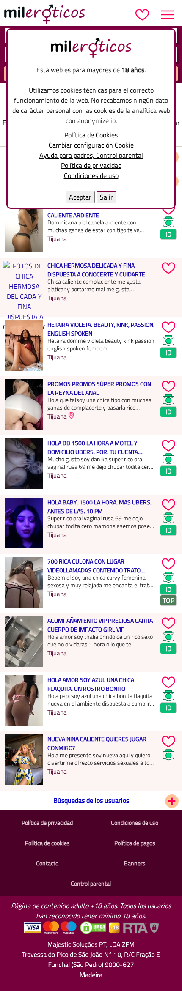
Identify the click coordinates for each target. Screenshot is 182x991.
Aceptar (80, 197)
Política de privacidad (91, 165)
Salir (106, 197)
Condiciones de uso (91, 175)
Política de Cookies (91, 135)
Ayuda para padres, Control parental (91, 155)
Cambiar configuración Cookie (91, 145)
